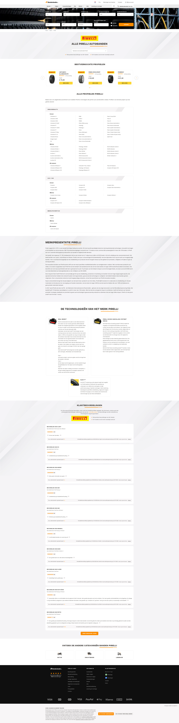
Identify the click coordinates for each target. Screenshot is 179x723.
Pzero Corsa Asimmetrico (85, 136)
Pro (100, 2)
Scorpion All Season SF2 (56, 203)
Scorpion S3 (82, 187)
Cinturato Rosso (54, 136)
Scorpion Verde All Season (85, 200)
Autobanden (89, 671)
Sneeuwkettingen (67, 6)
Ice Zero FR (53, 160)
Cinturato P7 (53, 130)
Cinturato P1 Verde (54, 127)
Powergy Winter (83, 149)
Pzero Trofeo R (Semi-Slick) (113, 132)
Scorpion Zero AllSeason (84, 203)
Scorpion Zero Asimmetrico (113, 187)
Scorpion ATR (53, 187)
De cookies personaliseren (124, 713)
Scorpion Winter (83, 195)
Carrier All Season (54, 228)
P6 (51, 141)
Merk (46, 22)
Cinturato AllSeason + (55, 165)
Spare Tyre (109, 136)
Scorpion (52, 185)
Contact (120, 2)
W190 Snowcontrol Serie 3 (85, 158)
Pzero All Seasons (111, 165)
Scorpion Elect (53, 189)
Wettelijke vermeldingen (74, 681)
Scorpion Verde (82, 189)
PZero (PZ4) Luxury (83, 123)
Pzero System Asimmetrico (113, 127)
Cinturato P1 (53, 125)
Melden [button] (129, 439)
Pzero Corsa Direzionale (84, 141)
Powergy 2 (81, 127)
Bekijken (66, 83)
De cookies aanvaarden (106, 713)
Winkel (80, 6)
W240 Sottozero (111, 149)
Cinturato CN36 (54, 118)
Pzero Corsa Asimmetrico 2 (85, 139)
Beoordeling (71, 676)
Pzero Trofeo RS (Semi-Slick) (114, 134)
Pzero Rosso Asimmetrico (113, 123)
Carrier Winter (53, 223)
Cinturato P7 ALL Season (85, 165)
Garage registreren (72, 679)
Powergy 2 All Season (84, 168)
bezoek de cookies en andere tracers (83, 719)
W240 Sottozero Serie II (112, 151)
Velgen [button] (57, 6)
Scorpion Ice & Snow (55, 195)
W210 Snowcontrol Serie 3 (85, 160)
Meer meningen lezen (89, 633)
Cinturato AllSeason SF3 (56, 170)
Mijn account (130, 2)
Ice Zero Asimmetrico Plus (56, 158)
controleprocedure (93, 412)
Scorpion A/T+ (53, 200)
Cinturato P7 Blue (54, 132)
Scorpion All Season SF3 (113, 168)
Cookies (70, 691)
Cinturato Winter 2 (54, 149)
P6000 (80, 121)
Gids (87, 6)
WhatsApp (109, 674)
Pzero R (109, 121)
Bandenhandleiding (72, 674)
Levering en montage (96, 6)
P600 (80, 116)
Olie (75, 6)
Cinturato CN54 (54, 121)
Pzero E (109, 118)
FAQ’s (106, 683)
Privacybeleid (71, 689)
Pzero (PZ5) (81, 134)
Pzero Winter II (82, 153)
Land (69, 686)
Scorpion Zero (110, 185)
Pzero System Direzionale (113, 130)
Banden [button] (49, 6)
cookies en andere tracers (87, 716)
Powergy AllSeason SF (84, 170)
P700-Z (80, 118)
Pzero (80, 130)
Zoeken (126, 24)
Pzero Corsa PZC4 (111, 116)
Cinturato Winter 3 (54, 151)
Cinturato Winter (54, 146)
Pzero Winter (82, 151)
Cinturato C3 (53, 116)
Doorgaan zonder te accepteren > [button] (171, 705)
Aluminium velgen (90, 676)
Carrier (52, 218)
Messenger (110, 678)
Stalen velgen (89, 674)
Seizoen (64, 22)
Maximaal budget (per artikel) (100, 21)
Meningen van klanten (109, 2)
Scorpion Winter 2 (111, 195)
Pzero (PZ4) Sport (83, 132)
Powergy (81, 125)
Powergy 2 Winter (83, 146)
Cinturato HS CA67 (54, 123)
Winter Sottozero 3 (111, 155)
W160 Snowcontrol (83, 155)
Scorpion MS (82, 185)
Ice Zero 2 (52, 153)
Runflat (114, 23)
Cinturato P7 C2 (54, 134)
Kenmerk (80, 22)
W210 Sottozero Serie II (112, 146)
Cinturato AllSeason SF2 (56, 168)
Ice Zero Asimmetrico (55, 155)
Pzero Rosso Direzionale (113, 125)
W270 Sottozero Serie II (112, 153)
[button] (123, 439)
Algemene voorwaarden (73, 684)
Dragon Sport (53, 139)
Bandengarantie (72, 671)
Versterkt (115, 25)
